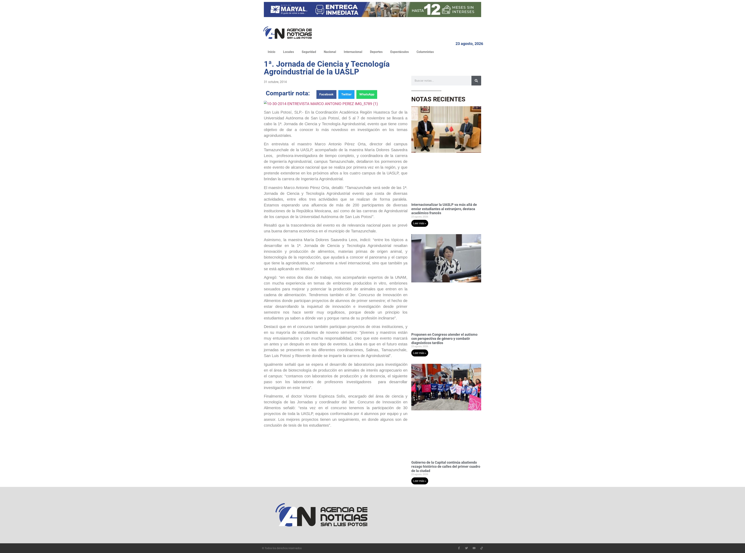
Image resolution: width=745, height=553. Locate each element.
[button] (326, 94)
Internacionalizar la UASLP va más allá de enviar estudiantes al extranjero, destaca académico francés (444, 209)
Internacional (353, 52)
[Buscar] (476, 80)
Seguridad (309, 52)
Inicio (271, 52)
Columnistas (425, 52)
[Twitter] (466, 548)
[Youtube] (474, 548)
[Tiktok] (481, 548)
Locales (288, 52)
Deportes (376, 52)
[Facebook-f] (458, 548)
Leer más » (419, 223)
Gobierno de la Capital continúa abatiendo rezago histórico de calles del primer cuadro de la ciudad (445, 466)
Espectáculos (399, 52)
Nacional (330, 52)
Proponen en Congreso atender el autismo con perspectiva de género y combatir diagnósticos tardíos (444, 338)
